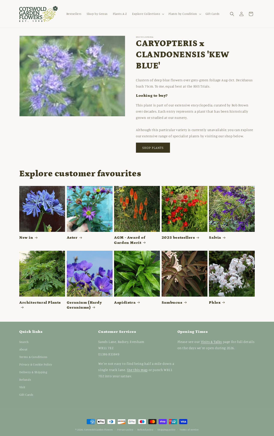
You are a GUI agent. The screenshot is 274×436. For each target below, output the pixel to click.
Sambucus (172, 302)
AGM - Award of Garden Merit (129, 240)
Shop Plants (153, 148)
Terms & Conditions (33, 357)
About (23, 349)
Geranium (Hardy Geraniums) (84, 305)
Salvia (215, 237)
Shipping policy (167, 429)
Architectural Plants (40, 302)
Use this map (137, 370)
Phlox (214, 302)
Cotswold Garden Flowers (98, 429)
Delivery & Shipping (33, 372)
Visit (22, 387)
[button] (148, 13)
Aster (72, 237)
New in (26, 237)
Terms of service (189, 429)
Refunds (25, 379)
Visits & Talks (211, 341)
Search (24, 342)
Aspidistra (125, 302)
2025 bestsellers (178, 237)
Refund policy (145, 429)
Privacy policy (125, 429)
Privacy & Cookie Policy (35, 364)
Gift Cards (26, 394)
